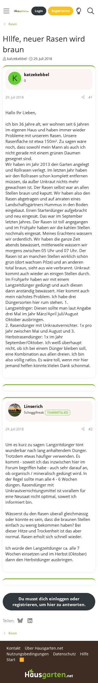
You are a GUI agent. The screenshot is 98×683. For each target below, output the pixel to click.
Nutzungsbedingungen (28, 653)
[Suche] (90, 11)
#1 (90, 97)
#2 (90, 429)
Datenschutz (64, 653)
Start (11, 659)
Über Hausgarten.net (44, 648)
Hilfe (84, 653)
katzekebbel (17, 58)
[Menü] (6, 10)
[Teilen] (83, 97)
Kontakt (13, 648)
